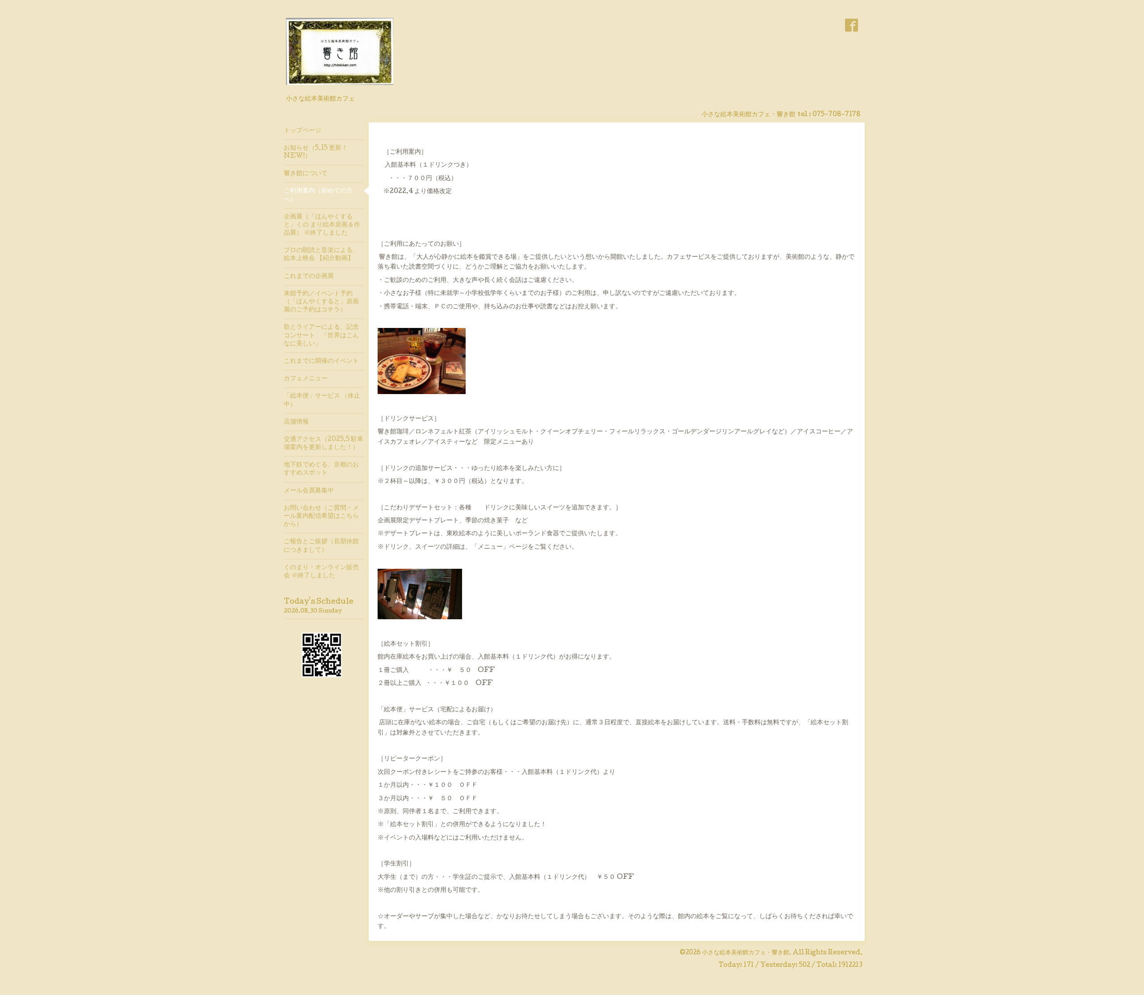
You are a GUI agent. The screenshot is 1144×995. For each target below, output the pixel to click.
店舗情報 (296, 422)
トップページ (302, 130)
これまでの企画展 (309, 276)
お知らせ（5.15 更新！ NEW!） (316, 152)
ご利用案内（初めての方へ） (318, 195)
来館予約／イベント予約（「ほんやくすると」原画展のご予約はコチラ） (321, 302)
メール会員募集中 (309, 491)
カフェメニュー (306, 378)
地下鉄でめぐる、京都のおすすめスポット (321, 469)
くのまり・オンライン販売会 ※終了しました (321, 571)
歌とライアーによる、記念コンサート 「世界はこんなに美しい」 (321, 335)
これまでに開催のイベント (321, 361)
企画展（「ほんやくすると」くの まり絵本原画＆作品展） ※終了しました (322, 225)
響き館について (306, 173)
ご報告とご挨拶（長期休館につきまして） (321, 546)
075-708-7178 (836, 114)
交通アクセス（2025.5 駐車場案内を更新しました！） (323, 443)
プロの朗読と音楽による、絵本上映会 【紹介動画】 (321, 254)
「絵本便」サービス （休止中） (322, 400)
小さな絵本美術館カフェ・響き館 (745, 953)
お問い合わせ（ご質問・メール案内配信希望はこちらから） (321, 516)
